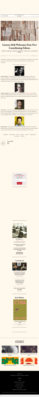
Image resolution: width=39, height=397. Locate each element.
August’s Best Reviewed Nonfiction (10, 365)
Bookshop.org (23, 392)
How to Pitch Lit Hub (19, 384)
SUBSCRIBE (19, 183)
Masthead (19, 378)
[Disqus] (19, 158)
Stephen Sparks (17, 136)
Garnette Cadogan (12, 134)
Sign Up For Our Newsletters (19, 382)
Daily (19, 239)
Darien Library (29, 93)
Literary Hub (3, 55)
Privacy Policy (19, 387)
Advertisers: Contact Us (19, 385)
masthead (26, 134)
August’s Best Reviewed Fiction (28, 365)
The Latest (19, 341)
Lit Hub (17, 134)
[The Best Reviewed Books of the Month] (20, 310)
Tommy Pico (22, 136)
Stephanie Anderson (33, 134)
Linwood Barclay (20, 284)
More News (19, 253)
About (19, 380)
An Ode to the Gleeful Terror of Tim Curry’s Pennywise (10, 354)
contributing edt (5, 134)
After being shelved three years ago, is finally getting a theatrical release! (19, 273)
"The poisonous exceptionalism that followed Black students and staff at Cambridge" (19, 249)
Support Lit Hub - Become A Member (19, 389)
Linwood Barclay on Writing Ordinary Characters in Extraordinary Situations (19, 281)
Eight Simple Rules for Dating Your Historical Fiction (29, 354)
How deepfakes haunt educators (19, 241)
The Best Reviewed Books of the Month (20, 322)
